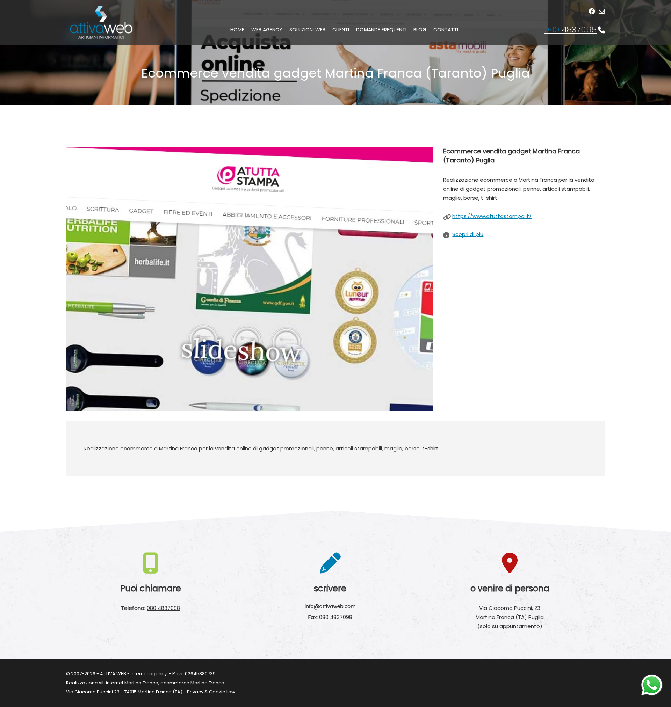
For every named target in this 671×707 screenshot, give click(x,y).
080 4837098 (163, 608)
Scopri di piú (467, 234)
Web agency (266, 29)
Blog (419, 29)
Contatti (445, 29)
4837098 (570, 29)
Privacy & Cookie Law (211, 691)
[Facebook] (592, 11)
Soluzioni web (307, 29)
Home (237, 29)
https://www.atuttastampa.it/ (492, 216)
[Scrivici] (602, 11)
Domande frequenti (381, 29)
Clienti (340, 29)
